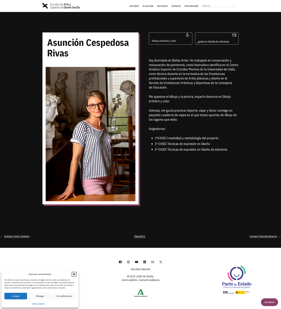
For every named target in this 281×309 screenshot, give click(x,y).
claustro (139, 236)
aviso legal (135, 269)
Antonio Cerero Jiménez (17, 236)
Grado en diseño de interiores (213, 41)
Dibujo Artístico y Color (164, 41)
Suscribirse (269, 302)
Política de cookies (38, 303)
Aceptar (15, 296)
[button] (74, 274)
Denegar (40, 296)
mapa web (145, 269)
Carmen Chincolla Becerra (263, 236)
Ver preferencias (64, 296)
